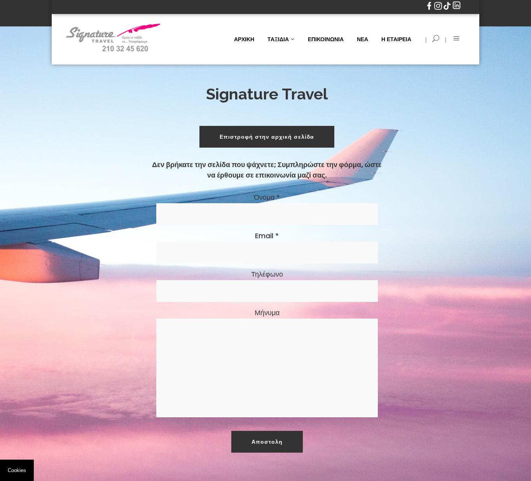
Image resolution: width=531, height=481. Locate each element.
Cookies (17, 470)
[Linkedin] (456, 8)
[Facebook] (429, 8)
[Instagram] (438, 8)
